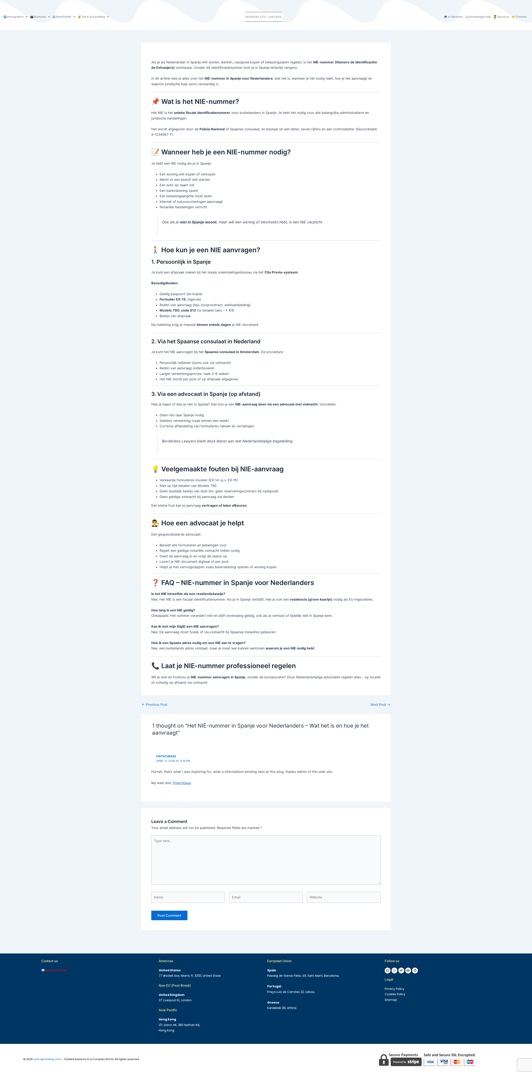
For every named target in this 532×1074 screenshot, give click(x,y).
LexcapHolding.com (47, 1059)
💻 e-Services (453, 17)
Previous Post (154, 704)
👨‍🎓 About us (501, 17)
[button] (15, 16)
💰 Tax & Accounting (91, 17)
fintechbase (166, 756)
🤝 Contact (519, 17)
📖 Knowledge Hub (478, 17)
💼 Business (38, 17)
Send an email (55, 970)
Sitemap (391, 1000)
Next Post (380, 704)
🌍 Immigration (13, 17)
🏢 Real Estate (61, 17)
